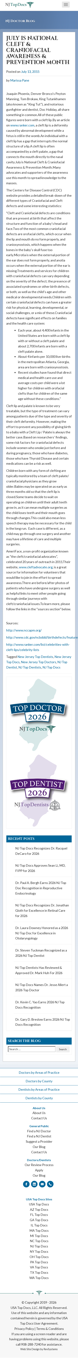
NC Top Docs (39, 1241)
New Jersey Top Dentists (35, 657)
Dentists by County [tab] (39, 1098)
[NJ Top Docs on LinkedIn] (34, 1184)
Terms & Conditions (50, 1329)
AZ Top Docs (39, 1209)
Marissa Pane (19, 80)
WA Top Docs (39, 1278)
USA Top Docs (39, 1204)
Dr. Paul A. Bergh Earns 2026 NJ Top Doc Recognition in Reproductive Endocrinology (40, 888)
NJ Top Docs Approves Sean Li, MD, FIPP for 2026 (40, 868)
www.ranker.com (22, 125)
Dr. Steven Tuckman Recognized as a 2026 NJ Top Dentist (41, 953)
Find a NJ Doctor (39, 1131)
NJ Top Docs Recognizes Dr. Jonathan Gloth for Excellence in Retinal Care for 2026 (42, 910)
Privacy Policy (24, 1329)
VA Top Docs (39, 1267)
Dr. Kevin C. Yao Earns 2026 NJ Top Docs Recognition (40, 1004)
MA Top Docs (39, 1230)
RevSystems (51, 1349)
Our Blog (39, 1147)
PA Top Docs (39, 1262)
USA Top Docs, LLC (24, 1308)
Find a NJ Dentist (39, 1136)
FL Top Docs (39, 1215)
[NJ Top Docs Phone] (50, 1184)
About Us (39, 1113)
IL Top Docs (39, 1225)
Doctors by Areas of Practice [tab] (39, 1072)
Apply (39, 1170)
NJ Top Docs (51, 667)
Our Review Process (39, 1165)
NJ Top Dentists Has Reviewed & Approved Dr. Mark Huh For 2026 (38, 970)
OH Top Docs (39, 1257)
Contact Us (39, 1118)
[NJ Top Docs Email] (42, 1184)
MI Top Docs (39, 1236)
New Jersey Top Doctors (38, 662)
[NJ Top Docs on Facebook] (26, 1184)
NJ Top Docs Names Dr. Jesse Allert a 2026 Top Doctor (41, 987)
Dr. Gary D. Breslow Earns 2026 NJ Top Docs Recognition (42, 1022)
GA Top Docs (39, 1220)
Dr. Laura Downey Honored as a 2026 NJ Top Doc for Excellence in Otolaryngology (41, 933)
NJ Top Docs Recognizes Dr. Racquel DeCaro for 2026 (41, 851)
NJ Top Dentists (29, 667)
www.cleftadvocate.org (36, 567)
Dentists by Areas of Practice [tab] (39, 1089)
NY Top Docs (39, 1251)
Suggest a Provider (39, 1141)
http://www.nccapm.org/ (24, 630)
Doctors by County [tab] (39, 1081)
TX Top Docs (39, 1272)
